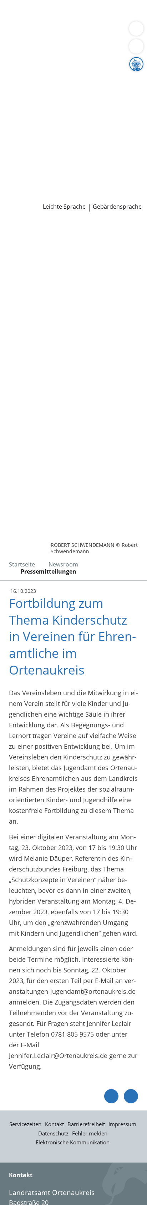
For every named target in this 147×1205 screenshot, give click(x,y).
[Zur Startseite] (25, 231)
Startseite (22, 564)
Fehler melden (89, 1133)
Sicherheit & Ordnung (37, 31)
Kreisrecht (110, 132)
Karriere (12, 150)
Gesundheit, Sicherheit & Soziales (55, 77)
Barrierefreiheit (86, 1124)
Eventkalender (77, 159)
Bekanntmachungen (69, 95)
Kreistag (12, 123)
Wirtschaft (87, 31)
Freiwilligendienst (91, 168)
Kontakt (54, 1124)
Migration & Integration (64, 23)
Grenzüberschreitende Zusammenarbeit (65, 114)
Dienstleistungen (25, 4)
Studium (18, 168)
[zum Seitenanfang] (131, 1096)
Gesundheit (122, 31)
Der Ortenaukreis (31, 68)
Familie (16, 23)
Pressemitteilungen (34, 196)
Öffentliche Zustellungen (102, 196)
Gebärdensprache (117, 206)
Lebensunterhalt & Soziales (67, 13)
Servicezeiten (25, 1124)
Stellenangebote (29, 159)
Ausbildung (117, 159)
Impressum (122, 1124)
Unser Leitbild (26, 177)
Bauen (15, 13)
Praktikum (47, 168)
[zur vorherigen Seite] (111, 1096)
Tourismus (21, 95)
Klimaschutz (119, 86)
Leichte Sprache (64, 206)
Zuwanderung (26, 86)
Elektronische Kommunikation (73, 1142)
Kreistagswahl (26, 141)
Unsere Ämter (20, 50)
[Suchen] (136, 46)
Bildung (119, 77)
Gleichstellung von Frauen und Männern (65, 104)
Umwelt (17, 40)
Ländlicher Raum (74, 86)
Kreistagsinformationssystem (49, 132)
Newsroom (16, 187)
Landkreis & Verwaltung (35, 59)
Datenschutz (53, 1133)
